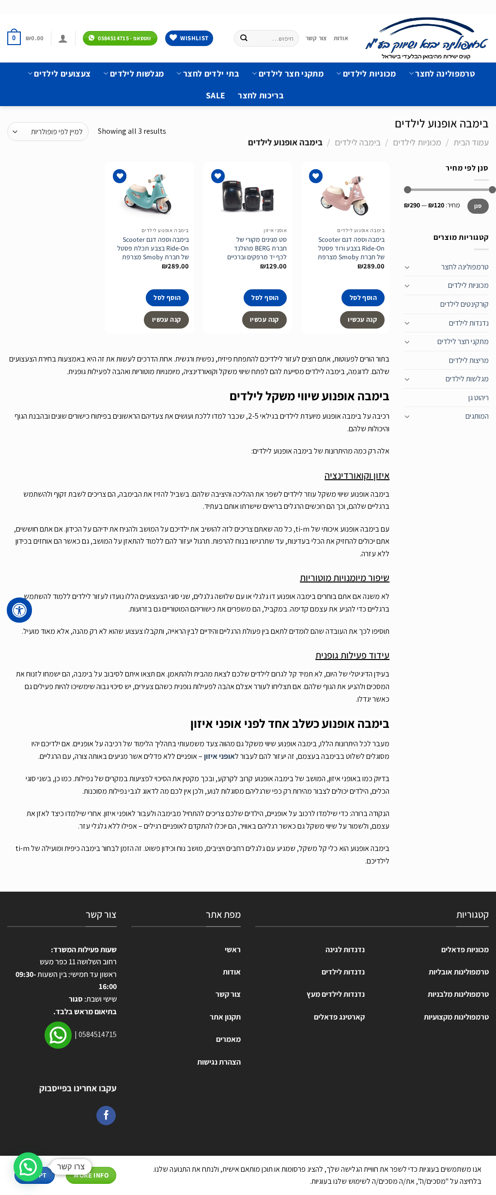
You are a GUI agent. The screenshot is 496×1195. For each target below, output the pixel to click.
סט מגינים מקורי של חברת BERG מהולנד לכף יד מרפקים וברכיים (257, 248)
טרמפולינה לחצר (445, 73)
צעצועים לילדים (62, 73)
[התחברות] (63, 38)
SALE (215, 95)
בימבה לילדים (358, 142)
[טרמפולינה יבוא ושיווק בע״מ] (426, 38)
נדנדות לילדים (469, 323)
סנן (478, 205)
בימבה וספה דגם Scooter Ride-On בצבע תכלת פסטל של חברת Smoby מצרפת (153, 248)
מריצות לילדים (469, 360)
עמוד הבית (471, 142)
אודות (341, 38)
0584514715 (97, 1034)
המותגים (477, 416)
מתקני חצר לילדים (291, 73)
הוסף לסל (363, 297)
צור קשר (316, 38)
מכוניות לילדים (369, 73)
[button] (28, 1166)
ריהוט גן (478, 398)
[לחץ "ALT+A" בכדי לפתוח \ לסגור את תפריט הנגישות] (19, 610)
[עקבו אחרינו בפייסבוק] (106, 1115)
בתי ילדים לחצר (211, 73)
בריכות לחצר (261, 95)
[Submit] (243, 38)
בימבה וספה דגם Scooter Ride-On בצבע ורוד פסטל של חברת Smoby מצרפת (351, 248)
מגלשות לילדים (137, 73)
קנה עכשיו (362, 319)
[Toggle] (407, 267)
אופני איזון (219, 756)
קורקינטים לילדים (464, 304)
